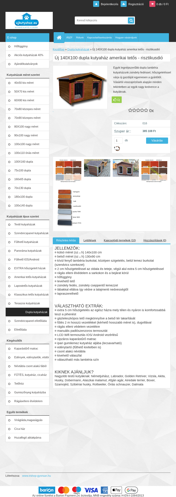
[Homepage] (60, 37)
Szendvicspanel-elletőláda (30, 320)
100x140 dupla (23, 205)
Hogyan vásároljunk (126, 37)
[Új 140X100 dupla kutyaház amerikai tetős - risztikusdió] (69, 159)
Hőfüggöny (21, 46)
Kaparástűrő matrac (26, 348)
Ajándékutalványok (26, 63)
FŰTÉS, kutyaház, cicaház (30, 374)
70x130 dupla (22, 188)
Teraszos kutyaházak (27, 303)
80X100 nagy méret (26, 126)
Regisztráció (136, 4)
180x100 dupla (23, 196)
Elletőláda (20, 329)
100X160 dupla (23, 161)
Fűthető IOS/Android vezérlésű (26, 261)
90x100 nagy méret (26, 135)
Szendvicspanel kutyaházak (31, 233)
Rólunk (80, 37)
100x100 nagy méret (26, 144)
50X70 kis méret (24, 91)
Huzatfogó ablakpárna (27, 437)
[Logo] (29, 20)
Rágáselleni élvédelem (28, 401)
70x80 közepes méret (27, 109)
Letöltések (90, 240)
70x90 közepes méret (27, 117)
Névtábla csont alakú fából (30, 366)
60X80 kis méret (24, 100)
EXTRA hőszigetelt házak (30, 268)
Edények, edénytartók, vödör (31, 357)
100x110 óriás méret (26, 152)
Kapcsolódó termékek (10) (120, 240)
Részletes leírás (66, 240)
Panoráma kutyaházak (28, 250)
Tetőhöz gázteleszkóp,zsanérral (28, 385)
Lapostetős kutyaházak (28, 285)
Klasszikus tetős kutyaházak (31, 294)
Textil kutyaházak (24, 224)
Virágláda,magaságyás (28, 420)
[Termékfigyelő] (117, 147)
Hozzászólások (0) (155, 240)
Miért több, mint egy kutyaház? (75, 46)
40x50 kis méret (24, 82)
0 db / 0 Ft (162, 4)
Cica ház (19, 428)
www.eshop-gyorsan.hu (36, 475)
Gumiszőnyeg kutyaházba (30, 392)
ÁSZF (69, 37)
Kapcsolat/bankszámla (99, 37)
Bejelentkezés (109, 4)
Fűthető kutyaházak (26, 242)
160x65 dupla (22, 179)
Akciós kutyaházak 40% (28, 55)
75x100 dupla (22, 170)
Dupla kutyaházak (36, 312)
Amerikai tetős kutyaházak (30, 277)
